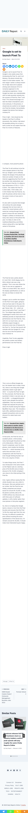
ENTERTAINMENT (16, 791)
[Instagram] (14, 770)
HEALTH (17, 794)
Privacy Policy (9, 785)
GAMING (10, 794)
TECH (3, 48)
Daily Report (7, 59)
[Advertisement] (14, 14)
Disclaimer (18, 782)
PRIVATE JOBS (19, 788)
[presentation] (14, 724)
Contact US (10, 782)
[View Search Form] (21, 31)
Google (5, 681)
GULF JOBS (19, 785)
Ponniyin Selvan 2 (21, 692)
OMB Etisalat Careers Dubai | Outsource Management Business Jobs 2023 (7, 696)
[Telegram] (16, 66)
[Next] (23, 736)
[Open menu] (24, 31)
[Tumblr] (20, 770)
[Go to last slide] (4, 736)
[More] (4, 69)
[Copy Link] (22, 66)
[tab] (10, 756)
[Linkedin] (10, 66)
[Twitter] (7, 66)
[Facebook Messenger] (13, 66)
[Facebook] (4, 66)
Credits (23, 805)
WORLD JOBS (8, 788)
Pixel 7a (11, 681)
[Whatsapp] (19, 66)
